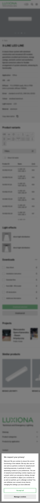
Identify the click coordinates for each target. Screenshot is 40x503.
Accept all (20, 490)
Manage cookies (20, 497)
